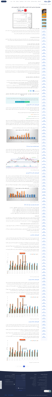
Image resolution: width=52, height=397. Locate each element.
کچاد (44, 102)
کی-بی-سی (44, 192)
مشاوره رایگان (39, 1)
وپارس (44, 50)
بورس (44, 183)
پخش (44, 198)
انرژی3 (44, 186)
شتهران (44, 213)
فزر (44, 115)
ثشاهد (44, 87)
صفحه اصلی (49, 4)
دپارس (44, 232)
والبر (44, 204)
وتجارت (44, 65)
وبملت (44, 68)
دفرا (44, 312)
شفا (44, 210)
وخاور (44, 62)
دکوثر (44, 229)
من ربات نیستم (21, 388)
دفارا (44, 315)
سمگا (44, 189)
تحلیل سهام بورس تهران (44, 4)
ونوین (44, 53)
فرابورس (44, 176)
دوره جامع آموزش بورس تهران (33, 378)
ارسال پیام (20, 390)
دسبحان (44, 331)
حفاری (44, 127)
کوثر (44, 241)
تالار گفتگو (35, 379)
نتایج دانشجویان (22, 1)
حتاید (44, 146)
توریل (44, 149)
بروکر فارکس (17, 1)
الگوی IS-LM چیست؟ (45, 376)
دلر (44, 238)
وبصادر (44, 72)
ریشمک (44, 217)
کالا (44, 173)
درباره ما (11, 1)
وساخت (44, 81)
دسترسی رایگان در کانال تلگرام (20, 101)
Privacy (6, 395)
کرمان (44, 78)
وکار (44, 44)
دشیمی (44, 321)
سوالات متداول (34, 382)
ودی (44, 244)
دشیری (44, 325)
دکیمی (44, 223)
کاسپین (44, 195)
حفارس (44, 136)
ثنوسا (44, 84)
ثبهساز (44, 93)
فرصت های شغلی (34, 383)
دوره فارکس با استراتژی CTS (33, 377)
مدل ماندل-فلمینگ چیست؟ (44, 388)
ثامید (44, 96)
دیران (44, 220)
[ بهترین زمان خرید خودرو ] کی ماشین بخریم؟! (42, 382)
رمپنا (44, 124)
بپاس (44, 251)
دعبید (44, 318)
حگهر (44, 130)
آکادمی (25, 1)
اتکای (44, 35)
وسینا (44, 59)
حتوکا (44, 143)
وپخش (44, 201)
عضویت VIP (27, 101)
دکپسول (44, 226)
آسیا (44, 41)
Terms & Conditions (10, 395)
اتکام (44, 38)
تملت (44, 180)
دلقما (44, 235)
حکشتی (44, 133)
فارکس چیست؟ (34, 385)
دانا (44, 247)
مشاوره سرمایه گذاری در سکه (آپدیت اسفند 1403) (42, 378)
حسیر (44, 139)
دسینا (44, 328)
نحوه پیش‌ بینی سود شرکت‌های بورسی (43, 379)
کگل (44, 99)
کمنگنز (44, 106)
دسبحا (44, 334)
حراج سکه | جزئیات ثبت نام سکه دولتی (43, 383)
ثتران (44, 90)
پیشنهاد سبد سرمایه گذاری (34, 1)
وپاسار (44, 47)
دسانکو (44, 337)
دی (44, 75)
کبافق (44, 109)
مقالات (14, 1)
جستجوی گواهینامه (34, 384)
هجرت (44, 207)
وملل (44, 56)
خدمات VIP (29, 1)
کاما (44, 112)
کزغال (44, 121)
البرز (44, 31)
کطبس (44, 118)
